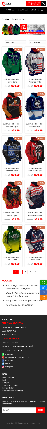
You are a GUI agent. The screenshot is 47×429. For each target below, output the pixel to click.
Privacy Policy (8, 388)
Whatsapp (9, 354)
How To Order (8, 377)
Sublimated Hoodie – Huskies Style (35, 125)
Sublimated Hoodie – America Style (35, 80)
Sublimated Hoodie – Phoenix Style (12, 125)
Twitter (7, 363)
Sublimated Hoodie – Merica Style (35, 258)
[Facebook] (43, 292)
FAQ (4, 380)
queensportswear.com (31, 423)
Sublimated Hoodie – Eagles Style (12, 258)
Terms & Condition (11, 385)
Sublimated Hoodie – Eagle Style (12, 214)
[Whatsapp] (43, 282)
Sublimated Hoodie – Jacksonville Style (35, 214)
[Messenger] (43, 287)
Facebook (9, 360)
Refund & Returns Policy (13, 390)
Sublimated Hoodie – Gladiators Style (35, 169)
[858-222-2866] (43, 297)
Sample (6, 382)
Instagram (9, 367)
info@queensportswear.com (17, 357)
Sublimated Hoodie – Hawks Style (12, 80)
